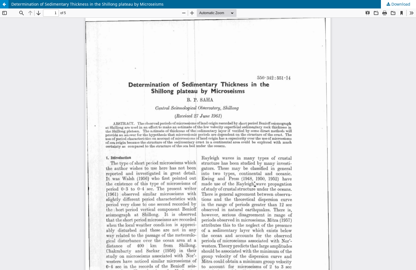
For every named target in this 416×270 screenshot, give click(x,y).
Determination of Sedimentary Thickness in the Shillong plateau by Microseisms (87, 4)
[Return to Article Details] (4, 4)
